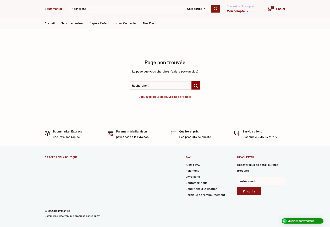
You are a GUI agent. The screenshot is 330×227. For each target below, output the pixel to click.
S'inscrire (249, 191)
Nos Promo (150, 23)
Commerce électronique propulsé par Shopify (72, 215)
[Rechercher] (215, 9)
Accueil (50, 23)
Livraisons (193, 176)
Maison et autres (72, 23)
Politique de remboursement (205, 195)
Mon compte (236, 11)
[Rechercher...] (195, 85)
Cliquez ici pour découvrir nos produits (165, 96)
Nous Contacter (126, 23)
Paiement (192, 170)
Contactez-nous (196, 183)
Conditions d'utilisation (201, 189)
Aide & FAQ (193, 164)
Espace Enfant (99, 23)
